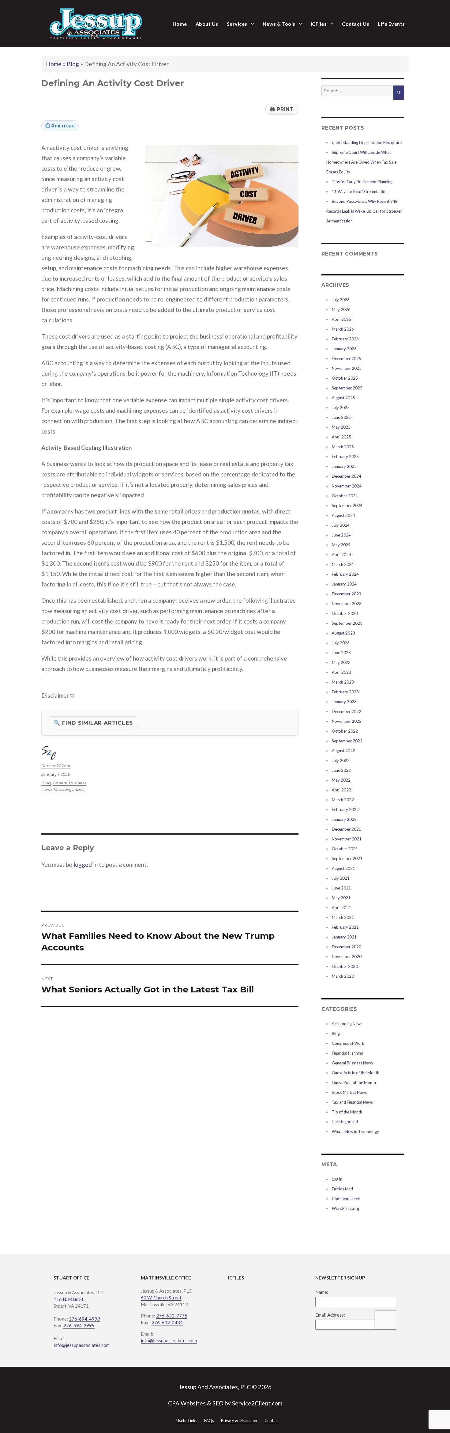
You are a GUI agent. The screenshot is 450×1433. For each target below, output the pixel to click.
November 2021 (347, 838)
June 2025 (341, 417)
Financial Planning (347, 1053)
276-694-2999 (79, 1325)
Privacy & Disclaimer (239, 1420)
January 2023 (344, 701)
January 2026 (344, 348)
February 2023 (345, 691)
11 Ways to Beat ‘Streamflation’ (360, 191)
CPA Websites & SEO (195, 1403)
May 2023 (341, 662)
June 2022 (341, 770)
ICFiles (319, 24)
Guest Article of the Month (355, 1072)
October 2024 (345, 495)
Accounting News (347, 1023)
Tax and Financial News (352, 1102)
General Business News (352, 1062)
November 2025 (347, 368)
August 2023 (343, 633)
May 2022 (341, 780)
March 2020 (343, 976)
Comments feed (346, 1198)
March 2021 (343, 917)
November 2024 (347, 485)
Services (237, 24)
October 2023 (345, 613)
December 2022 (346, 711)
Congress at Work (348, 1043)
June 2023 (341, 652)
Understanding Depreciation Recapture (367, 142)
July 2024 (341, 525)
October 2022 (345, 731)
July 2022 (341, 760)
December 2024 (346, 476)
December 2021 (346, 829)
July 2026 (341, 299)
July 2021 (341, 878)
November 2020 (347, 956)
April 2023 (341, 672)
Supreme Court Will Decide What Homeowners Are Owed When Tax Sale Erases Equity (361, 162)
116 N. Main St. (69, 1299)
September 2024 (347, 505)
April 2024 (341, 554)
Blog (73, 63)
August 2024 (343, 515)
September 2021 (347, 858)
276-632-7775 (171, 1315)
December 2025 (346, 358)
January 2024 (344, 584)
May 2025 (341, 427)
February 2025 (345, 456)
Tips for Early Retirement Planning (362, 181)
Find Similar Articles (93, 722)
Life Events (391, 24)
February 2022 (345, 809)
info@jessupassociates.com (82, 1345)
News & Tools (279, 24)
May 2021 (341, 897)
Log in (337, 1179)
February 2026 (345, 338)
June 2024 (341, 535)
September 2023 (347, 623)
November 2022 (347, 721)
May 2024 (341, 544)
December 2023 (346, 593)
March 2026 (343, 329)
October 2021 (345, 848)
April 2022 (341, 789)
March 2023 (343, 682)
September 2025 (347, 387)
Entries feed (342, 1188)
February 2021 (345, 927)
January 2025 (344, 466)
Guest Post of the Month (354, 1082)
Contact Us (355, 24)
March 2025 (343, 446)
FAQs (209, 1420)
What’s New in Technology (355, 1131)
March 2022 (343, 799)
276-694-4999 (84, 1318)
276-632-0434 (167, 1322)
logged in (85, 864)
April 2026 (341, 319)
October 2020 (345, 966)
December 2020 (346, 946)
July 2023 (341, 642)
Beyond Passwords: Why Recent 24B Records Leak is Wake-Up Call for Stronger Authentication (364, 211)
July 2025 (341, 407)
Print (282, 109)
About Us (207, 24)
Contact (271, 1420)
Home (180, 24)
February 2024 (345, 574)
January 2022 (344, 819)
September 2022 (347, 740)
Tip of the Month (347, 1111)
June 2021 (341, 887)
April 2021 (341, 907)
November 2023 (347, 603)
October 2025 (345, 378)
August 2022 (343, 750)
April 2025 (341, 436)
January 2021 (344, 936)
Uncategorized (69, 789)
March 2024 (343, 564)
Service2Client (55, 765)
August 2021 (343, 868)
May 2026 (341, 309)
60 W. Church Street (161, 1297)
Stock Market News (349, 1092)
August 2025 (343, 397)
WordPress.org (345, 1208)
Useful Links (186, 1420)
